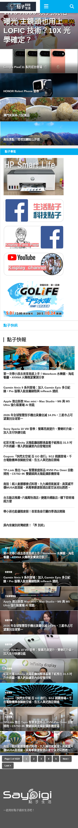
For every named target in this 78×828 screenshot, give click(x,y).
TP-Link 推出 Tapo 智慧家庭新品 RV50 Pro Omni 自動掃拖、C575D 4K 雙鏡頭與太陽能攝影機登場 (38, 472)
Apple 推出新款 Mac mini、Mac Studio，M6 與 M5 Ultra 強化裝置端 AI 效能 (36, 403)
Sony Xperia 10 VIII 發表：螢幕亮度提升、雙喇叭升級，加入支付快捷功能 (38, 430)
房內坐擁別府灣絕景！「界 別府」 (24, 525)
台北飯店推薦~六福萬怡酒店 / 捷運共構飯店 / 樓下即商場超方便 (38, 499)
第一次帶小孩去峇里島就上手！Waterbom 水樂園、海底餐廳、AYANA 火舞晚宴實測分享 (38, 375)
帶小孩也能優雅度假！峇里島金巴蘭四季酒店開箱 (34, 511)
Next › (66, 759)
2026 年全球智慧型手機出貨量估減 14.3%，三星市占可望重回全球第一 (38, 417)
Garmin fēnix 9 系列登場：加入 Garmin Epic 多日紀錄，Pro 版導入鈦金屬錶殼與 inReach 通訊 (36, 389)
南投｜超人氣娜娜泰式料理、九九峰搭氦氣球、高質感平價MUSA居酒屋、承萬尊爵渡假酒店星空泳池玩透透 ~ (38, 485)
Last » (8, 765)
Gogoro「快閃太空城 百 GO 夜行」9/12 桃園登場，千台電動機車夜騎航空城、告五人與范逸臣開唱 (37, 458)
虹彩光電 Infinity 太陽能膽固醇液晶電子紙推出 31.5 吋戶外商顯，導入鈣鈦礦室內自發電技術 (37, 444)
